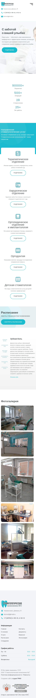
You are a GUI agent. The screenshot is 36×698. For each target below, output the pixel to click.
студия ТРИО (16, 678)
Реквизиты (26, 675)
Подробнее (9, 50)
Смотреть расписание (13, 322)
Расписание (5, 638)
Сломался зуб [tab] (4, 345)
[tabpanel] (22, 358)
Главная (3, 629)
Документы (22, 632)
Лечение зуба (14, 377)
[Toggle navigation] (2, 22)
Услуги (3, 635)
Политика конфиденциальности (11, 675)
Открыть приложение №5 (15, 695)
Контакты (22, 629)
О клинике (4, 632)
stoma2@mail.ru (8, 16)
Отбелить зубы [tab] (5, 367)
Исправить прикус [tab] (4, 356)
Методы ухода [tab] (4, 351)
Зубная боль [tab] (4, 340)
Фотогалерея (23, 638)
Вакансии (22, 635)
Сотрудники (5, 641)
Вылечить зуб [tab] (5, 362)
